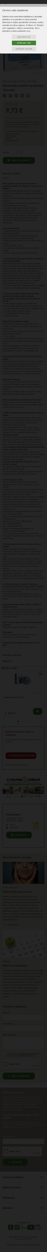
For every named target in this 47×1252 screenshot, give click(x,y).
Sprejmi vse (24, 43)
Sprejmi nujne (24, 48)
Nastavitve (23, 37)
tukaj (28, 30)
